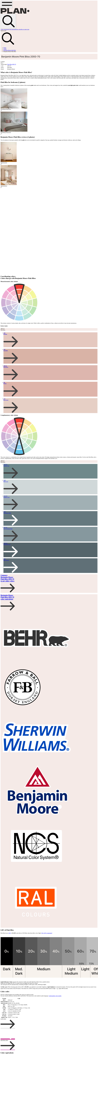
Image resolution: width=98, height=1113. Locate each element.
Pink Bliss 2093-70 (11, 64)
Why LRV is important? (46, 933)
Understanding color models (55, 995)
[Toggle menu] (7, 4)
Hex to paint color (25, 29)
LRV (10, 933)
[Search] (8, 21)
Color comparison (5, 29)
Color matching (12, 29)
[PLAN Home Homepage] (15, 13)
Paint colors (18, 29)
